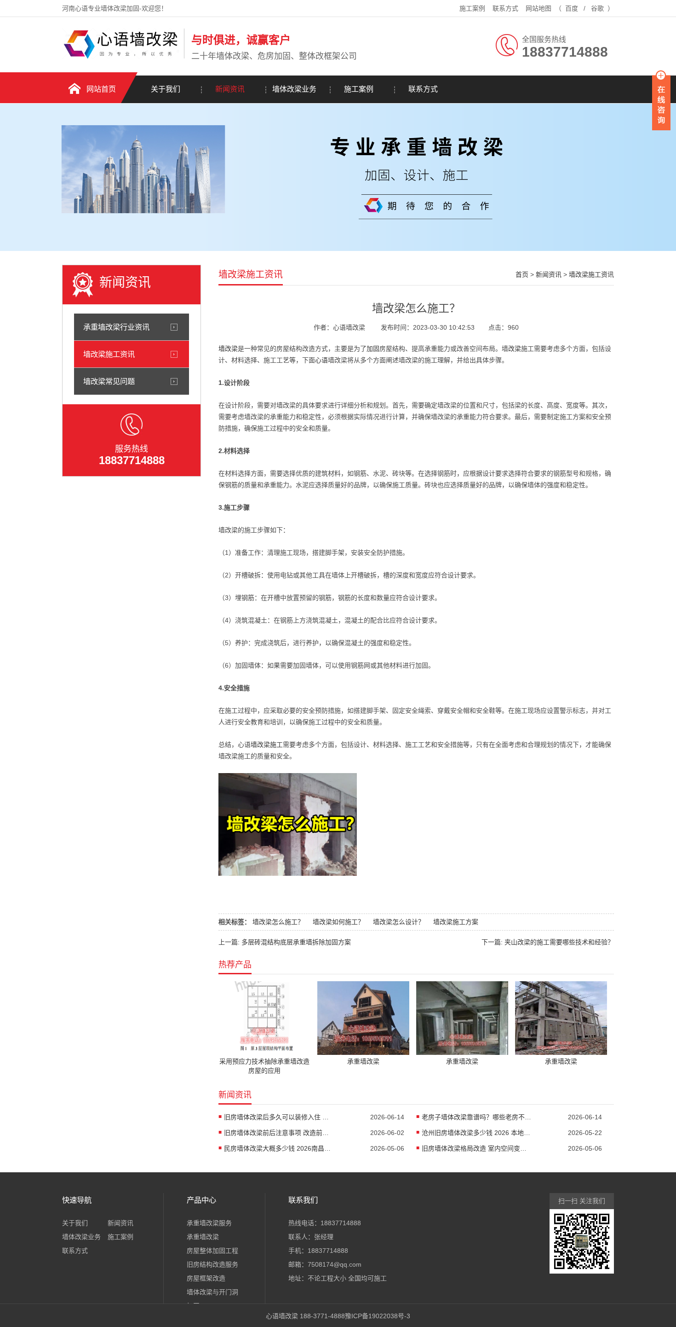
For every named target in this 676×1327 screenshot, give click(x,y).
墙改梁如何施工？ (338, 921)
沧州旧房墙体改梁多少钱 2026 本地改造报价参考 (477, 1132)
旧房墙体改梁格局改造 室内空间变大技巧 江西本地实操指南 (477, 1148)
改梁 (514, 348)
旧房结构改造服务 (212, 1264)
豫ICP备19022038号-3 (377, 1316)
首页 (522, 274)
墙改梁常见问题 (109, 381)
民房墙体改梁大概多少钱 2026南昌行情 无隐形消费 (279, 1148)
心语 (321, 360)
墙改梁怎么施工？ (278, 921)
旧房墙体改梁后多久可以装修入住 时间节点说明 (279, 1117)
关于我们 (165, 89)
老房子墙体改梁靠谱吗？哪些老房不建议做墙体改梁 (477, 1117)
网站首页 (101, 89)
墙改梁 (228, 348)
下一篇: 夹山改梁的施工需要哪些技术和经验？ (547, 942)
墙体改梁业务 (294, 89)
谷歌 (597, 8)
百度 (571, 8)
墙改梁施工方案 (455, 921)
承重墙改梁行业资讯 (116, 327)
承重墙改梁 (203, 1236)
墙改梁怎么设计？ (398, 921)
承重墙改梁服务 (209, 1223)
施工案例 (472, 8)
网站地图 (538, 8)
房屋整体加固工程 (212, 1250)
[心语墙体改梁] (120, 56)
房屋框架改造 (206, 1278)
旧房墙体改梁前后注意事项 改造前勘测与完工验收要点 (279, 1132)
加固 (373, 348)
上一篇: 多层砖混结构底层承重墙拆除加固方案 (284, 942)
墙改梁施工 (267, 744)
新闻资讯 (230, 89)
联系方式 (505, 8)
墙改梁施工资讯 (109, 354)
